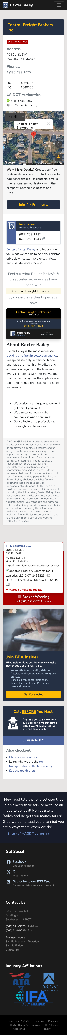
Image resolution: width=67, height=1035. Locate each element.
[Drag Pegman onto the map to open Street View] (58, 157)
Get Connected (34, 694)
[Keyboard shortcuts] (24, 164)
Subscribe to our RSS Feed (34, 883)
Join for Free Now (33, 204)
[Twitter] (9, 873)
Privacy (47, 1028)
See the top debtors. (22, 771)
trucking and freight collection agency (31, 356)
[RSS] (8, 883)
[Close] (48, 123)
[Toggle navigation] (59, 5)
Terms (60, 164)
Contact (40, 1021)
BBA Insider (52, 1025)
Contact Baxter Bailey (21, 249)
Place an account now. (24, 757)
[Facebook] (9, 863)
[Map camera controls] (58, 144)
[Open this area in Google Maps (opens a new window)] (10, 162)
